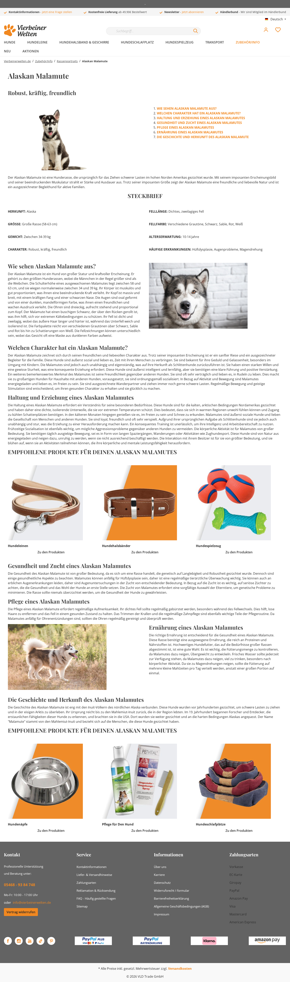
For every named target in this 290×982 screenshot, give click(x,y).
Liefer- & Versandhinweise (94, 875)
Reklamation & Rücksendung (96, 890)
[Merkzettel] (278, 30)
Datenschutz (162, 883)
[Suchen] (196, 31)
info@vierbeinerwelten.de (32, 902)
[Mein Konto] (266, 30)
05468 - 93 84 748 (19, 884)
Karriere (159, 875)
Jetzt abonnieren (193, 12)
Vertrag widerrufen (21, 912)
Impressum (161, 914)
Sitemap (82, 906)
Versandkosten (180, 968)
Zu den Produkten (51, 552)
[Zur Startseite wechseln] (25, 30)
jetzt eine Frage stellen (57, 12)
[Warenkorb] (287, 26)
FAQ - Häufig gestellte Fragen (96, 898)
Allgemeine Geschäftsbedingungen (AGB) (181, 906)
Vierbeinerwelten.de (17, 61)
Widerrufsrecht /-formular (171, 890)
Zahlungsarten (86, 883)
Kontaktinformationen (92, 867)
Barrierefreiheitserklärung (171, 898)
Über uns (160, 867)
